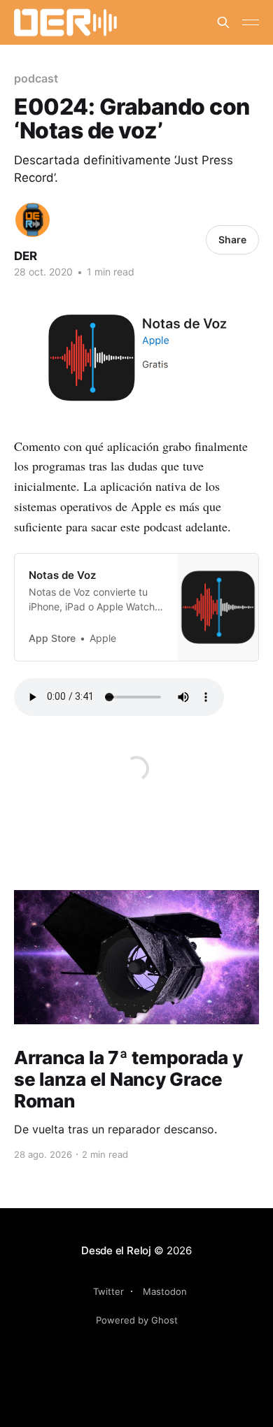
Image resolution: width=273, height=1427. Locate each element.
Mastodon (165, 1291)
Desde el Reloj (116, 1250)
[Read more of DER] (32, 219)
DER (25, 256)
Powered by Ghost (137, 1320)
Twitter (108, 1291)
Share (232, 239)
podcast (35, 78)
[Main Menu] (250, 22)
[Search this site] (223, 22)
